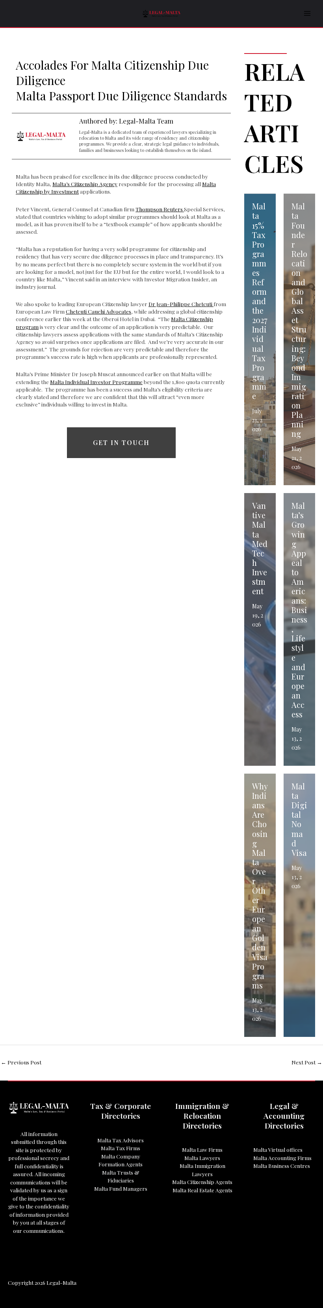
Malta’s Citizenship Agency (84, 183)
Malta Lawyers (202, 1157)
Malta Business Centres (281, 1165)
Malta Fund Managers (120, 1188)
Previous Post (21, 1062)
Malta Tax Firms (120, 1147)
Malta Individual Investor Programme (96, 381)
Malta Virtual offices (278, 1149)
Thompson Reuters (160, 208)
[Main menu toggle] (307, 14)
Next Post (306, 1062)
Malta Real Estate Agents (202, 1189)
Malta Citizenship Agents (202, 1181)
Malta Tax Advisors (120, 1140)
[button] (121, 442)
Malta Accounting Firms (282, 1157)
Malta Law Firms (202, 1149)
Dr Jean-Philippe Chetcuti (181, 303)
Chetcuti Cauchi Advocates (98, 311)
